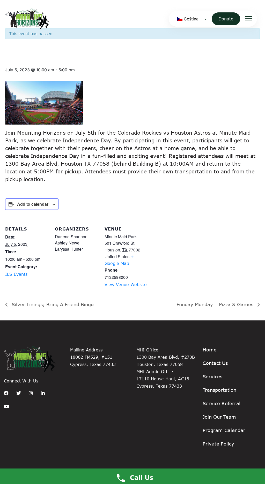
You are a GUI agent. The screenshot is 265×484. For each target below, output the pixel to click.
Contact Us (215, 363)
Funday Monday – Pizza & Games (215, 304)
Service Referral (221, 403)
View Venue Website (126, 284)
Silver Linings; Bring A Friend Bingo (52, 304)
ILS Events (16, 274)
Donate (225, 18)
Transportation (219, 390)
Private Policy (218, 444)
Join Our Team (219, 417)
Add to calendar (32, 204)
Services (212, 376)
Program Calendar (224, 430)
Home (210, 349)
